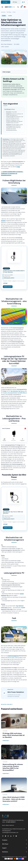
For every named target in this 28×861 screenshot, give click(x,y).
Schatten (3, 220)
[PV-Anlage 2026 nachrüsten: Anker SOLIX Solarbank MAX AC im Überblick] (14, 721)
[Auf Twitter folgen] (5, 836)
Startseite (3, 12)
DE (25, 7)
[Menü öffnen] (2, 7)
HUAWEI (4, 15)
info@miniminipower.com (18, 829)
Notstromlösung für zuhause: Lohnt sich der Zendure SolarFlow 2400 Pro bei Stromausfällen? (13, 767)
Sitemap (25, 856)
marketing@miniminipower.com (10, 832)
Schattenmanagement (13, 655)
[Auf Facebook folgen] (2, 836)
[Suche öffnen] (18, 7)
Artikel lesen (6, 740)
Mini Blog (9, 12)
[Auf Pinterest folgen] (13, 836)
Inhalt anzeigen (6, 72)
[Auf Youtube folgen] (16, 836)
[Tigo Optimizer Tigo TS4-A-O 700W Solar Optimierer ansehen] (14, 497)
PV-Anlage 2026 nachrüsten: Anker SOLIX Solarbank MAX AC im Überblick (14, 735)
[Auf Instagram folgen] (8, 836)
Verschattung (6, 139)
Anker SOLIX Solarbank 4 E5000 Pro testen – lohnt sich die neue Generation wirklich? (14, 799)
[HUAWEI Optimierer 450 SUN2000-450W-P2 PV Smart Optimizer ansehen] (14, 256)
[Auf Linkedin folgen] (11, 836)
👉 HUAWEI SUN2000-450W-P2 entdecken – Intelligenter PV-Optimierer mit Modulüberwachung (12, 173)
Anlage (18, 166)
